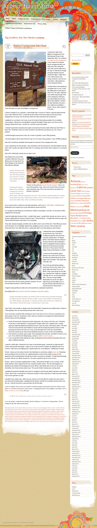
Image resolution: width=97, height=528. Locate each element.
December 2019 (76, 355)
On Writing (74, 274)
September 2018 (76, 386)
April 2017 (74, 422)
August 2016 (75, 438)
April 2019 (74, 372)
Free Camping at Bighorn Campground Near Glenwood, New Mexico (81, 88)
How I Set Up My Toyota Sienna (80, 83)
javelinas (50, 418)
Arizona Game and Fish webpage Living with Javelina (31, 291)
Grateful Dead (80, 200)
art (81, 181)
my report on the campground (56, 60)
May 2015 (74, 470)
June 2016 (74, 443)
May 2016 (74, 445)
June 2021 (74, 328)
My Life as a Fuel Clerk (78, 267)
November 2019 (76, 357)
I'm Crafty (74, 259)
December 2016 (76, 430)
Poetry (73, 278)
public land (38, 419)
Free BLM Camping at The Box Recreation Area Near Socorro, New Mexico (81, 102)
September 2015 (76, 461)
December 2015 (76, 455)
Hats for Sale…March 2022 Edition (81, 97)
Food (73, 245)
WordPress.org (76, 495)
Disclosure (63, 19)
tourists (83, 218)
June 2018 (74, 393)
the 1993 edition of (54, 205)
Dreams (74, 242)
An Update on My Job (77, 94)
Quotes (74, 280)
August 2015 (75, 463)
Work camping (78, 226)
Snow (73, 81)
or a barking (33, 419)
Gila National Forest (29, 416)
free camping (44, 413)
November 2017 (76, 407)
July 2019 (74, 366)
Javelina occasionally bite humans (40, 418)
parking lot (84, 209)
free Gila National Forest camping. (24, 414)
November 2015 (76, 457)
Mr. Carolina (77, 206)
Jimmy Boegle (56, 418)
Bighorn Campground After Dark (30, 45)
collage (78, 193)
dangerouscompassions (78, 115)
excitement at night (36, 413)
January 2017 (75, 428)
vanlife (31, 421)
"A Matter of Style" (51, 407)
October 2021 (75, 324)
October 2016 (75, 434)
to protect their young (17, 421)
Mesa (72, 206)
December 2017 (76, 405)
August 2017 (75, 413)
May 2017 (74, 420)
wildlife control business (45, 336)
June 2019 (74, 368)
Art (72, 238)
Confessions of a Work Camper (40, 19)
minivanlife (20, 419)
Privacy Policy (42, 24)
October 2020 (75, 336)
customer (73, 196)
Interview (74, 261)
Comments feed (76, 493)
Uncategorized (76, 301)
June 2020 (74, 343)
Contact (55, 19)
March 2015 (75, 474)
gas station (84, 198)
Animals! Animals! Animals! (16, 407)
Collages (82, 193)
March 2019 (75, 374)
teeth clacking (8, 421)
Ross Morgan (50, 419)
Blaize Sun (29, 47)
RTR (84, 213)
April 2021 (74, 332)
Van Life (39, 407)
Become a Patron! (76, 60)
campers (89, 187)
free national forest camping (53, 414)
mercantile (87, 203)
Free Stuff (74, 247)
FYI (73, 251)
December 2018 (76, 380)
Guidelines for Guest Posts (14, 23)
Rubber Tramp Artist (28, 5)
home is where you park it (25, 418)
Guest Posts (75, 255)
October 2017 (75, 409)
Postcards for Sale (29, 23)
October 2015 (75, 459)
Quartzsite (79, 213)
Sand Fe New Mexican (59, 419)
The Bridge (75, 290)
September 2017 (76, 411)
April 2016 (74, 447)
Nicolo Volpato (30, 522)
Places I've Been (33, 407)
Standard (63, 46)
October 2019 (75, 359)
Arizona (75, 181)
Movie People (75, 92)
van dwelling (88, 220)
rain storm (44, 419)
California (81, 187)
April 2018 (74, 397)
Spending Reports (76, 288)
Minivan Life (26, 407)
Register (74, 487)
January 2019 (75, 378)
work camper (88, 223)
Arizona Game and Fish (35, 409)
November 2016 (76, 432)
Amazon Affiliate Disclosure (80, 169)
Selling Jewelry (76, 286)
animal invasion (26, 409)
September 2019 (76, 361)
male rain (56, 352)
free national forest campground (39, 414)
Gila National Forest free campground (43, 416)
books (84, 181)
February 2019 (76, 376)
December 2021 (76, 322)
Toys (73, 295)
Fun (73, 249)
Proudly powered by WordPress (10, 522)
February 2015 (76, 476)
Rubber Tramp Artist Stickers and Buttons (18, 28)
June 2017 (74, 418)
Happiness (75, 257)
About (14, 18)
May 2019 (74, 370)
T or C (79, 218)
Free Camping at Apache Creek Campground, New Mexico (80, 78)
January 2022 (75, 320)
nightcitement (27, 419)
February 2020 (76, 351)
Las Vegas (80, 203)
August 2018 (75, 388)
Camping (73, 193)
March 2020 (75, 349)
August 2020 (75, 338)
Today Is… (74, 292)
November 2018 (76, 382)
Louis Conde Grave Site (84, 122)
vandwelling (73, 223)
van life (78, 223)
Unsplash (54, 185)
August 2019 (75, 363)
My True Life (75, 270)
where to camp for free (51, 421)
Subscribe (74, 153)
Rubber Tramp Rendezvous (81, 214)
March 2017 (75, 424)
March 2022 (75, 318)
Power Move (75, 99)
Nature (73, 272)
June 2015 (74, 468)
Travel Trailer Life (76, 299)
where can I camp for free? (39, 421)
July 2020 (74, 341)
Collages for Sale (23, 19)
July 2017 (74, 416)
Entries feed (75, 491)
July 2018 (74, 391)
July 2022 (74, 316)
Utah (81, 221)
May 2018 (74, 395)
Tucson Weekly (25, 421)
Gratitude (74, 253)
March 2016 (75, 449)
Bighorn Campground (46, 409)
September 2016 (76, 436)
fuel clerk (78, 198)
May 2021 (74, 330)
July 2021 (74, 326)
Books (73, 240)
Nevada (82, 206)
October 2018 (75, 384)
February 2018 (76, 401)
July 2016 (74, 441)
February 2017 (76, 426)
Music (73, 265)
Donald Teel (45, 185)
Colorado (86, 193)
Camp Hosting (85, 191)
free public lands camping (19, 416)
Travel (73, 297)
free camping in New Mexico (53, 413)
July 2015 (74, 466)
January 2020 (75, 353)
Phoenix (73, 213)
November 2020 (76, 334)
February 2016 (76, 451)
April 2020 (74, 347)
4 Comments (60, 421)
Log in (73, 489)
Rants (73, 282)
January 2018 (75, 403)
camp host (76, 190)
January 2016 (75, 453)
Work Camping (76, 305)
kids (76, 203)
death (77, 196)
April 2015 (74, 472)
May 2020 (74, 345)
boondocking (75, 184)
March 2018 (75, 399)
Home (7, 18)
